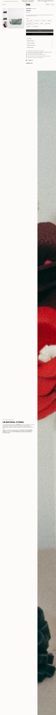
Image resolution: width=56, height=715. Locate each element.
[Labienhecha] (28, 4)
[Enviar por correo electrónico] (30, 60)
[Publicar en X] (27, 60)
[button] (32, 60)
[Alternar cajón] (3, 4)
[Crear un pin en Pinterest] (29, 60)
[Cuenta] (50, 4)
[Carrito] (52, 4)
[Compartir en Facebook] (26, 60)
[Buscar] (5, 4)
